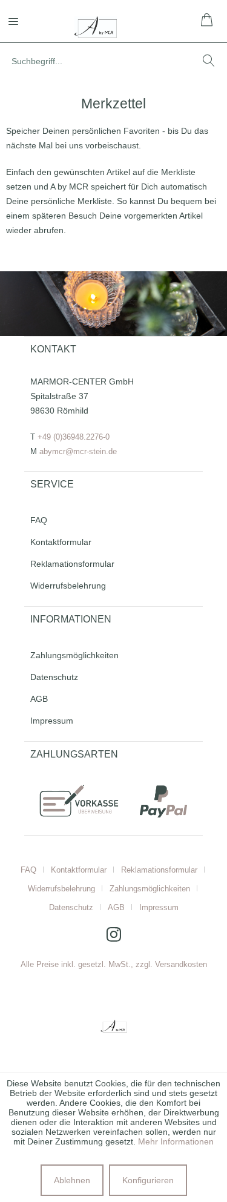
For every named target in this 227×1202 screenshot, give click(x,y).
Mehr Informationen (176, 1141)
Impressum (51, 720)
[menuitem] (20, 21)
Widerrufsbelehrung (68, 585)
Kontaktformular (60, 542)
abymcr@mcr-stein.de (78, 451)
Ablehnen (72, 1180)
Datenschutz (54, 677)
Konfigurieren (148, 1180)
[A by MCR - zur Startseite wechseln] (95, 27)
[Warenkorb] (208, 21)
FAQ (38, 520)
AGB (39, 699)
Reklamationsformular (72, 564)
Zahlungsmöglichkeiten (74, 655)
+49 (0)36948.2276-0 (74, 436)
